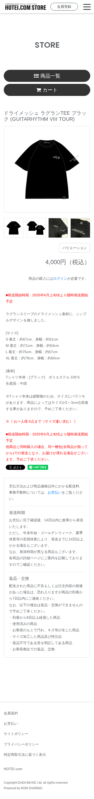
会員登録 (64, 7)
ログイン (60, 278)
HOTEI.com (13, 769)
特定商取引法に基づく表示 (25, 755)
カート (49, 90)
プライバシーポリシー (21, 744)
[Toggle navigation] (87, 6)
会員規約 (11, 713)
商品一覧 (49, 76)
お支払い (55, 492)
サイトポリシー (16, 734)
